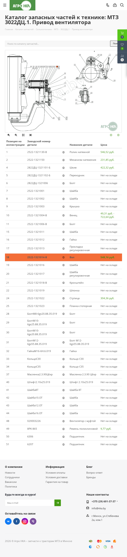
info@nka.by (99, 508)
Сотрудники (12, 477)
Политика (11, 486)
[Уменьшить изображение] (16, 135)
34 (41, 66)
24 (65, 73)
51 (38, 66)
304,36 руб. (107, 298)
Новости (10, 472)
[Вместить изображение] (30, 135)
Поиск (116, 43)
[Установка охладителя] (111, 135)
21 (74, 64)
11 (76, 99)
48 (31, 66)
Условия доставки (56, 477)
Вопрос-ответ (94, 472)
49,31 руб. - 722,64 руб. (107, 215)
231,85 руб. (107, 159)
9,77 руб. (106, 428)
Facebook (16, 521)
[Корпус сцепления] (118, 135)
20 (92, 102)
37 (76, 103)
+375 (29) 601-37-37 (104, 501)
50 (44, 66)
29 (33, 68)
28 (36, 66)
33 (49, 66)
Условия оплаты (55, 472)
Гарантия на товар (57, 481)
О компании (13, 467)
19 (33, 66)
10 (52, 66)
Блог (89, 467)
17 (65, 77)
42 (66, 119)
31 (59, 117)
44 (91, 86)
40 (53, 118)
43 (59, 119)
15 (58, 66)
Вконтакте (8, 521)
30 (66, 117)
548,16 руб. (108, 257)
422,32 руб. (107, 167)
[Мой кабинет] (115, 5)
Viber (33, 521)
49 (80, 55)
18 (57, 66)
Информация (55, 467)
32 (76, 87)
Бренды (91, 477)
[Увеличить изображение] (8, 135)
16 (58, 68)
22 (54, 66)
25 (98, 54)
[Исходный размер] (23, 135)
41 (36, 68)
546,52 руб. (107, 152)
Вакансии (11, 481)
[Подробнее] (63, 152)
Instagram (24, 521)
